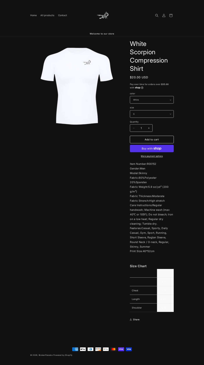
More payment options (152, 156)
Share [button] (136, 319)
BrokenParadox (46, 355)
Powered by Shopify (62, 355)
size (132, 107)
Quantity (134, 121)
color (132, 93)
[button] (156, 15)
